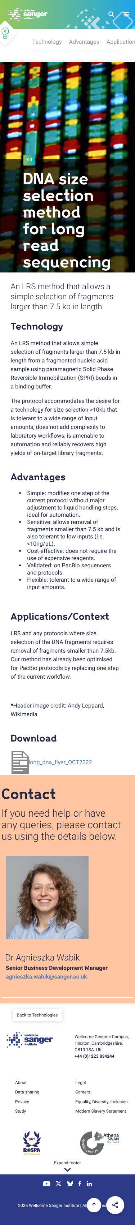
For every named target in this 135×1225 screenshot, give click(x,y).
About (21, 1082)
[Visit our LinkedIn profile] (89, 1184)
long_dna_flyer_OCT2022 (60, 762)
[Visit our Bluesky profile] (70, 1184)
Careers (82, 1092)
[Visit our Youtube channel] (46, 1184)
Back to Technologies (37, 1015)
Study (20, 1111)
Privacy (22, 1101)
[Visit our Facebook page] (80, 1184)
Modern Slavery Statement (100, 1111)
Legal (80, 1082)
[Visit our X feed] (58, 1184)
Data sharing (27, 1092)
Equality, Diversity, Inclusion (101, 1101)
